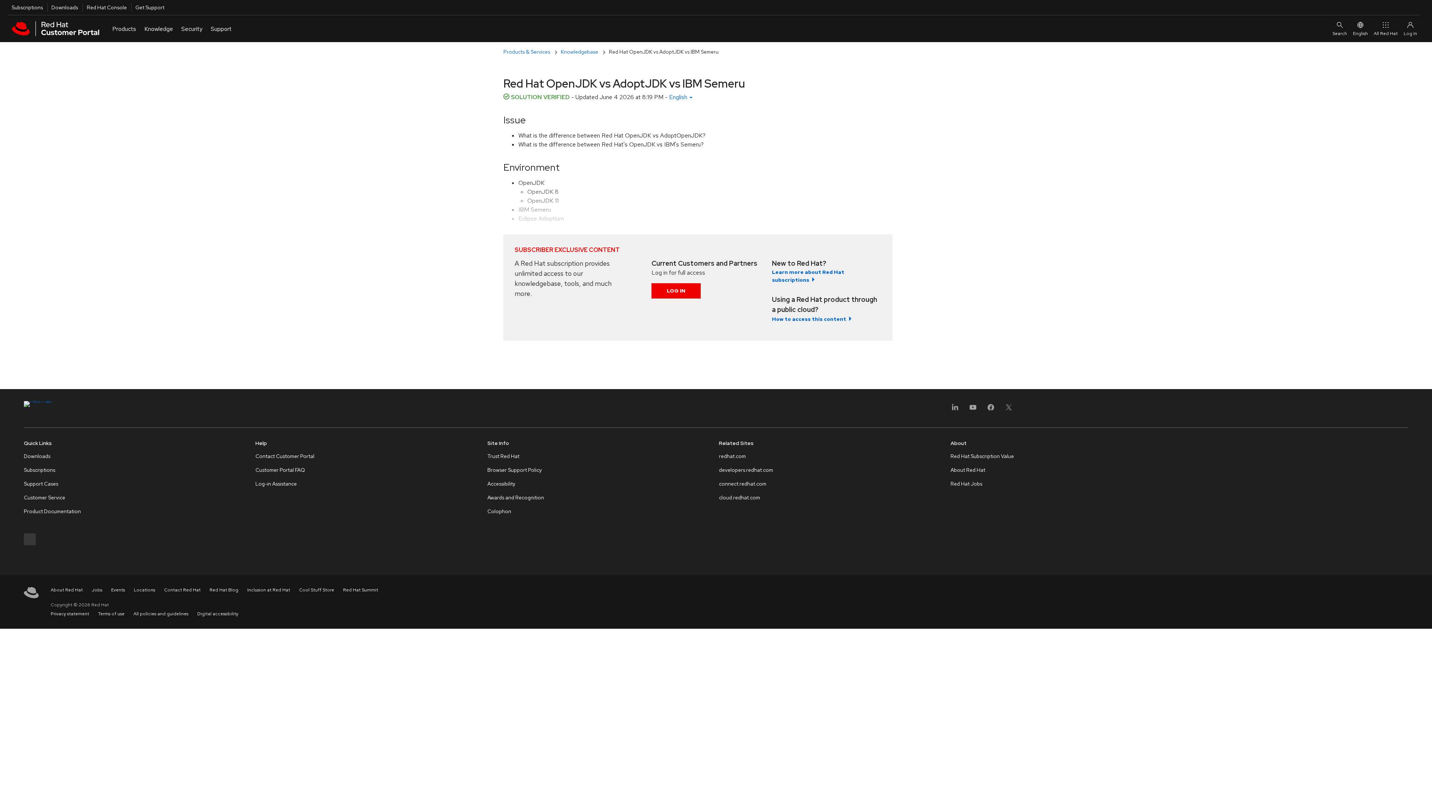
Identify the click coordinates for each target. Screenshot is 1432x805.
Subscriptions (27, 7)
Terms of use (111, 614)
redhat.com (732, 456)
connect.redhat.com (742, 483)
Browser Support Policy (514, 470)
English (1360, 34)
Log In (676, 290)
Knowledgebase (579, 51)
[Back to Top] (1424, 791)
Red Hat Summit (360, 590)
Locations (144, 590)
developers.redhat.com (746, 470)
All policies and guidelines (161, 614)
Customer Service (44, 497)
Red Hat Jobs (966, 483)
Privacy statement (70, 614)
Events (118, 590)
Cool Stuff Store (316, 590)
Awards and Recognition (515, 497)
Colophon (499, 511)
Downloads (64, 7)
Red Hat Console (107, 7)
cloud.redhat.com (739, 497)
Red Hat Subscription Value (982, 456)
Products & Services (526, 51)
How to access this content (809, 319)
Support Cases (41, 483)
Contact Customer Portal (284, 456)
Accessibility (501, 483)
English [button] (679, 97)
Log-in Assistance (276, 483)
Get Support (149, 7)
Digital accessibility (217, 614)
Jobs (97, 590)
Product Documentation (52, 511)
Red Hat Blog (224, 590)
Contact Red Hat (182, 590)
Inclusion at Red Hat (268, 590)
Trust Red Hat (503, 456)
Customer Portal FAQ (280, 470)
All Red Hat (1386, 34)
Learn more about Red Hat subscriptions (808, 276)
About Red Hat (968, 470)
